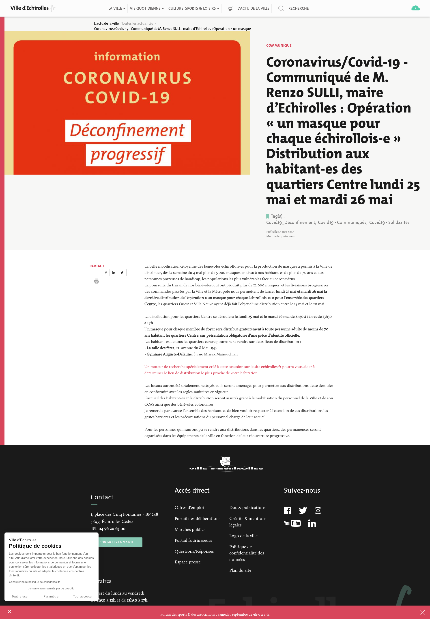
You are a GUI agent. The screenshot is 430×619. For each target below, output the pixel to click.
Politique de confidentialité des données (246, 553)
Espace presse (188, 562)
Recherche (298, 8)
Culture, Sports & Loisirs (192, 8)
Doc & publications (247, 508)
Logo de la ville (243, 536)
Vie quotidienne (145, 8)
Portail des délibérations (197, 519)
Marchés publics (190, 530)
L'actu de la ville (253, 8)
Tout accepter (82, 596)
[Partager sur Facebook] (106, 272)
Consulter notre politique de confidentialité (34, 582)
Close (416, 612)
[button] (9, 611)
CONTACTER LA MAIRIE (116, 542)
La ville (115, 8)
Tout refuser (20, 596)
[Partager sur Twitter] (122, 272)
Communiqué (279, 45)
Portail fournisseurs (193, 540)
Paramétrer (51, 596)
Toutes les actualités (137, 23)
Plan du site (240, 570)
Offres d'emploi (189, 508)
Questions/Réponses (194, 551)
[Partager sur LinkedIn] (114, 272)
